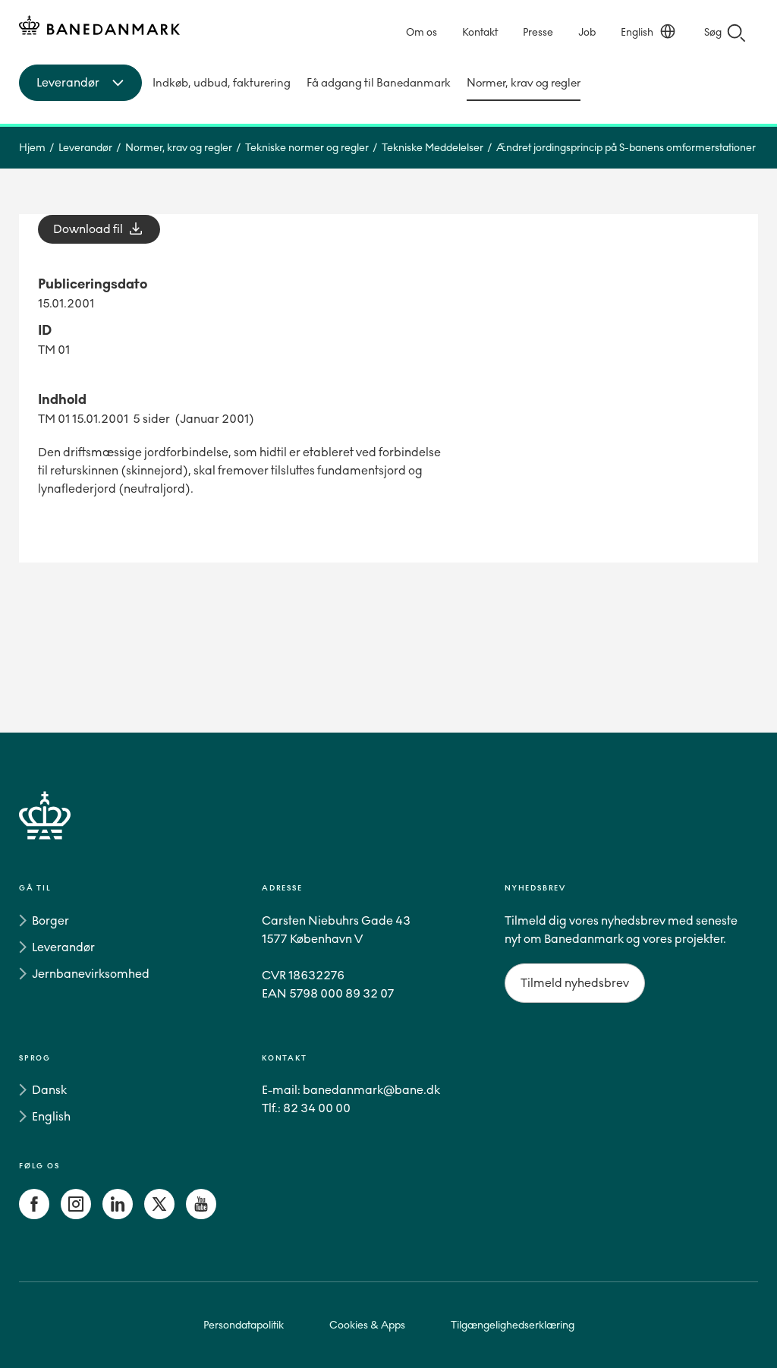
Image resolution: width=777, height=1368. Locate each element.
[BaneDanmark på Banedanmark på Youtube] (201, 1215)
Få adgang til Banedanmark (379, 83)
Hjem (32, 147)
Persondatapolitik (243, 1325)
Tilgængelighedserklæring (512, 1325)
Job (587, 32)
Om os (421, 32)
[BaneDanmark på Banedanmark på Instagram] (76, 1215)
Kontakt (480, 32)
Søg (713, 32)
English (637, 32)
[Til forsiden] (99, 27)
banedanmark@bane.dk (371, 1090)
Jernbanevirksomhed (90, 973)
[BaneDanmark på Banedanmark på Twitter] (159, 1215)
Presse (538, 32)
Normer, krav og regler (523, 83)
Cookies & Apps (367, 1325)
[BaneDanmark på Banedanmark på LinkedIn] (117, 1215)
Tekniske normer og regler (307, 147)
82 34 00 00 (317, 1108)
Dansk (49, 1090)
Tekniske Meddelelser (432, 147)
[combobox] (80, 83)
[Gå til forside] (388, 833)
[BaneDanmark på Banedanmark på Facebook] (34, 1215)
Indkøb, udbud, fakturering (222, 83)
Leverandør (85, 147)
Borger (50, 920)
